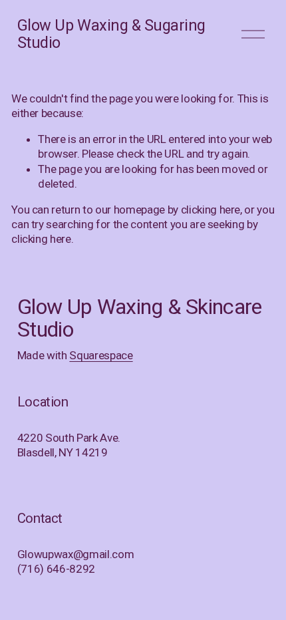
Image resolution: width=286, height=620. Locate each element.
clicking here (211, 209)
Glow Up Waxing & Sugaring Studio (111, 34)
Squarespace (100, 355)
